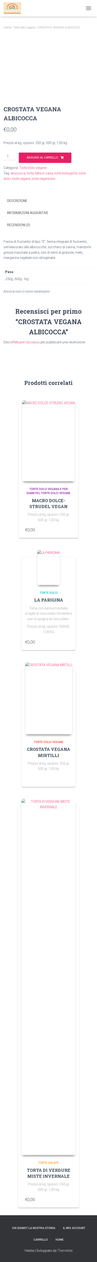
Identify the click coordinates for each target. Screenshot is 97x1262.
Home (7, 27)
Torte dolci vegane (24, 27)
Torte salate (48, 1162)
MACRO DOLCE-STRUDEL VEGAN (48, 503)
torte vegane (21, 179)
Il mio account (74, 1228)
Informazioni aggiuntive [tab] (27, 213)
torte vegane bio (43, 179)
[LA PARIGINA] (48, 567)
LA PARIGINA (48, 600)
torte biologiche (65, 173)
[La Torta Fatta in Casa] (14, 8)
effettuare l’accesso (25, 342)
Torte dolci (48, 592)
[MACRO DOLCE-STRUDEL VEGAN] (48, 440)
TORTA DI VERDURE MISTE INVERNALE (48, 1173)
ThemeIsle (65, 1251)
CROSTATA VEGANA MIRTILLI (48, 752)
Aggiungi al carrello (42, 157)
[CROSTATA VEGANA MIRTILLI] (48, 698)
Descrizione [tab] (17, 201)
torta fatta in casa (40, 173)
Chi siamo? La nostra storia (33, 1228)
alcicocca (18, 173)
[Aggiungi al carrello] (69, 529)
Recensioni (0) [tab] (18, 225)
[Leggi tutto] (69, 778)
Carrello (40, 1239)
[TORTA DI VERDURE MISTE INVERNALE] (48, 977)
